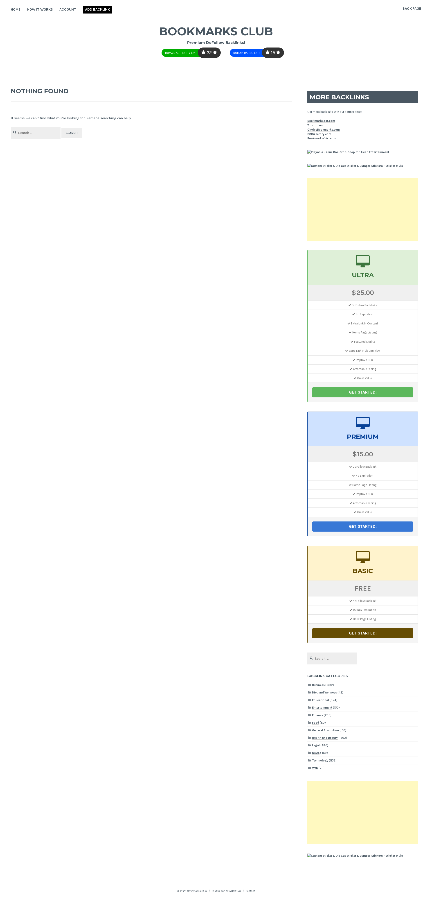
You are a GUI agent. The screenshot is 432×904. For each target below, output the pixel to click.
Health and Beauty (325, 737)
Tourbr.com (315, 125)
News (316, 752)
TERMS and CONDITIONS (226, 891)
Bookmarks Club (216, 31)
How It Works (40, 9)
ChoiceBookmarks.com (323, 129)
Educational (320, 700)
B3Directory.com (319, 134)
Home (15, 9)
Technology (320, 760)
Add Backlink (97, 9)
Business (318, 685)
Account (67, 9)
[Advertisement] (362, 209)
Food (315, 722)
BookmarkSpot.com (321, 120)
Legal (316, 745)
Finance (317, 715)
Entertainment (322, 707)
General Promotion (325, 730)
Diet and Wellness (324, 692)
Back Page (412, 8)
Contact (250, 891)
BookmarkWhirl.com (321, 138)
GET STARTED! (363, 392)
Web (315, 768)
